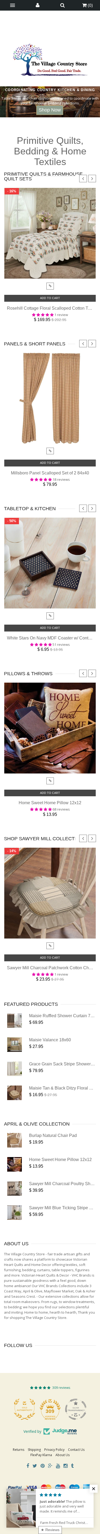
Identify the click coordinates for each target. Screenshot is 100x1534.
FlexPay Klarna (41, 1455)
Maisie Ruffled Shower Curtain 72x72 (64, 1015)
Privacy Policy (54, 1449)
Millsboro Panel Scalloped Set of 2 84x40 (50, 473)
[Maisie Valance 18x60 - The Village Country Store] (14, 1044)
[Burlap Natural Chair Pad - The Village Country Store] (14, 1140)
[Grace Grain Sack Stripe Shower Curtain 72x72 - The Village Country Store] (14, 1068)
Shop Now (50, 110)
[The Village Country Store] (50, 58)
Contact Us (76, 1449)
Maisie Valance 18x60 (50, 1040)
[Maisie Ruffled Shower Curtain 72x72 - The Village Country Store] (14, 1020)
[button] (94, 1489)
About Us (62, 1455)
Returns (18, 1449)
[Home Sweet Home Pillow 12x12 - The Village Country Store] (14, 1164)
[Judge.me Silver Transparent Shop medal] (50, 1409)
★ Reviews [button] (50, 1530)
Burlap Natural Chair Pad (53, 1135)
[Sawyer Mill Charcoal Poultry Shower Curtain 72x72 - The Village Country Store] (14, 1188)
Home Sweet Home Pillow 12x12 (50, 803)
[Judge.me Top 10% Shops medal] (75, 1409)
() (90, 5)
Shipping (34, 1449)
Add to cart (50, 298)
